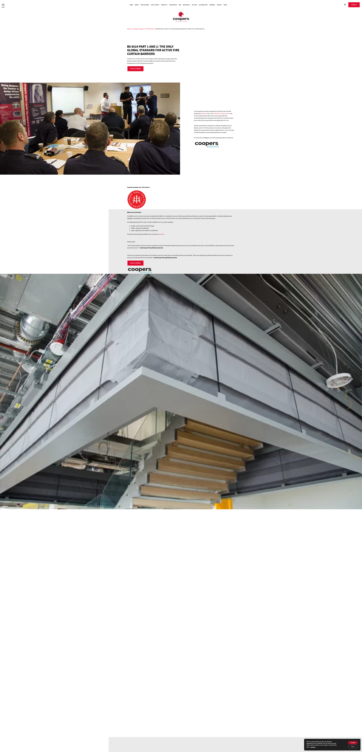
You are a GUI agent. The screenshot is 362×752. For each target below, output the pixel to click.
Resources (186, 5)
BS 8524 (203, 113)
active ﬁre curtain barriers (222, 113)
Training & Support (138, 29)
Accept (353, 743)
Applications (145, 5)
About (137, 5)
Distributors (203, 5)
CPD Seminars (149, 29)
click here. (161, 234)
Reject (353, 746)
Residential (173, 5)
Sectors (194, 5)
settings (312, 747)
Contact (354, 5)
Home (131, 5)
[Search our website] (345, 5)
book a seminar (135, 69)
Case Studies (155, 5)
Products (164, 5)
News (225, 5)
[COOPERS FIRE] (181, 16)
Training (212, 5)
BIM (180, 5)
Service (219, 5)
